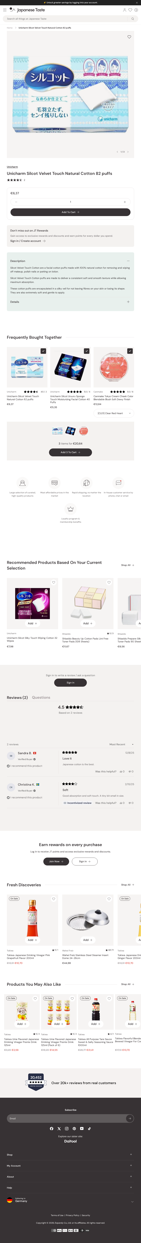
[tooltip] (78, 803)
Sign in (70, 682)
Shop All (125, 565)
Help (9, 1187)
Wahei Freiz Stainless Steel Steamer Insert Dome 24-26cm (85, 957)
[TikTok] (89, 1128)
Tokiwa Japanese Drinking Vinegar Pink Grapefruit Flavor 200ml (28, 957)
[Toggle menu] (5, 10)
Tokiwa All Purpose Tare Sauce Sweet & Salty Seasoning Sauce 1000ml (95, 1042)
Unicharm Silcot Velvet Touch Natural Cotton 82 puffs (23, 398)
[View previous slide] (117, 151)
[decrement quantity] (16, 201)
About (10, 1176)
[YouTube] (82, 1128)
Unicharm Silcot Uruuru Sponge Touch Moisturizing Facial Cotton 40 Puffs (70, 399)
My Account (14, 1165)
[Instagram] (66, 1128)
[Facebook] (51, 1128)
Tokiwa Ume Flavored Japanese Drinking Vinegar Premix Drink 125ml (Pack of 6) (58, 1042)
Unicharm (12, 166)
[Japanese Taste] (27, 10)
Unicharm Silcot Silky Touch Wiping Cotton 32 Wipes (32, 640)
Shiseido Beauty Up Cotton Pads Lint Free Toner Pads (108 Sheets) (85, 640)
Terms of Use (57, 1215)
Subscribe (130, 1118)
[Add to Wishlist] (129, 37)
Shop (10, 1154)
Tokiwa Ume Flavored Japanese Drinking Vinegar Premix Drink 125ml (21, 1042)
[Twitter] (59, 1128)
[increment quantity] (124, 201)
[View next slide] (127, 151)
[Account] (125, 10)
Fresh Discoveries (24, 884)
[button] (16, 180)
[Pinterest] (74, 1128)
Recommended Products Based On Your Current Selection (54, 565)
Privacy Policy (72, 1215)
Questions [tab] (41, 698)
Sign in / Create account (25, 241)
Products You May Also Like (34, 984)
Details (14, 302)
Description (17, 261)
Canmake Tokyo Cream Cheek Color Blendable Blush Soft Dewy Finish (113, 398)
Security (86, 1215)
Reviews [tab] (17, 698)
